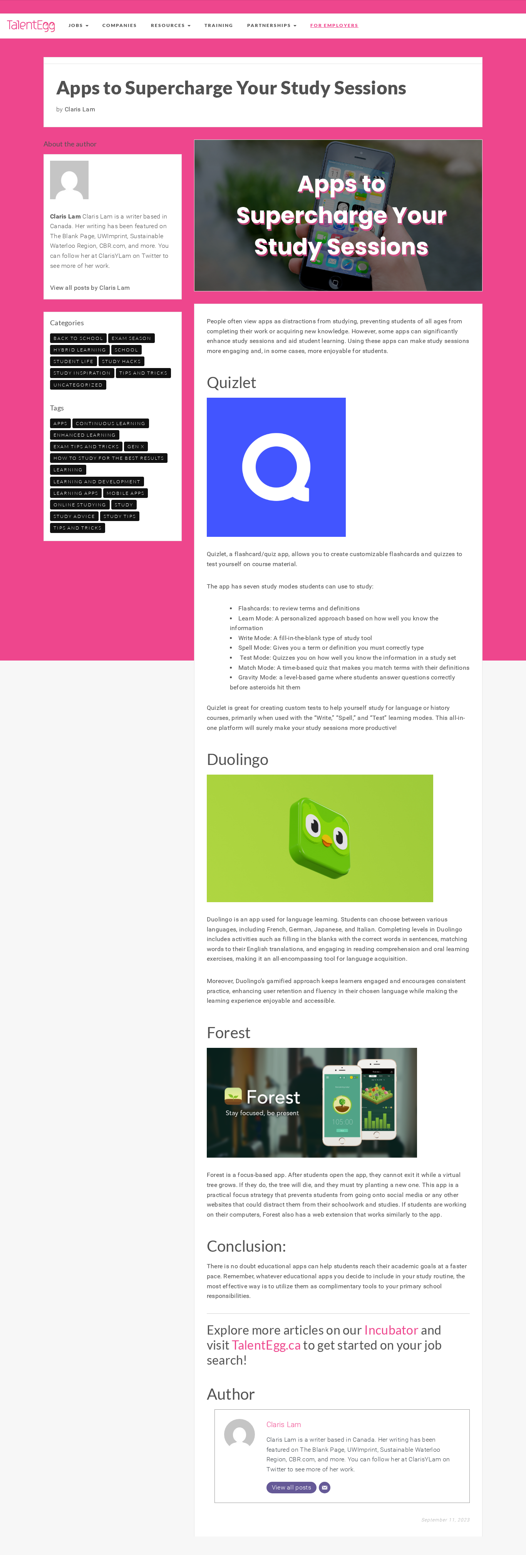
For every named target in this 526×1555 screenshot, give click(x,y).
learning (68, 469)
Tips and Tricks (143, 373)
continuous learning (111, 423)
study (124, 505)
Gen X (135, 446)
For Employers (334, 25)
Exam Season (131, 338)
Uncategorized (78, 385)
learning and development (97, 481)
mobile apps (125, 493)
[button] (78, 25)
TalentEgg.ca (266, 1344)
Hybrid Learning (80, 350)
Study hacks (121, 361)
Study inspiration (82, 373)
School (126, 350)
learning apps (76, 493)
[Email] (324, 1487)
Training (218, 25)
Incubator (391, 1329)
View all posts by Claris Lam (90, 287)
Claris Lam (284, 1424)
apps (60, 423)
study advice (74, 516)
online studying (80, 505)
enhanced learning (85, 435)
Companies (119, 25)
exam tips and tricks (86, 446)
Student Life (74, 361)
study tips (120, 516)
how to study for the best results (109, 458)
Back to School (78, 338)
